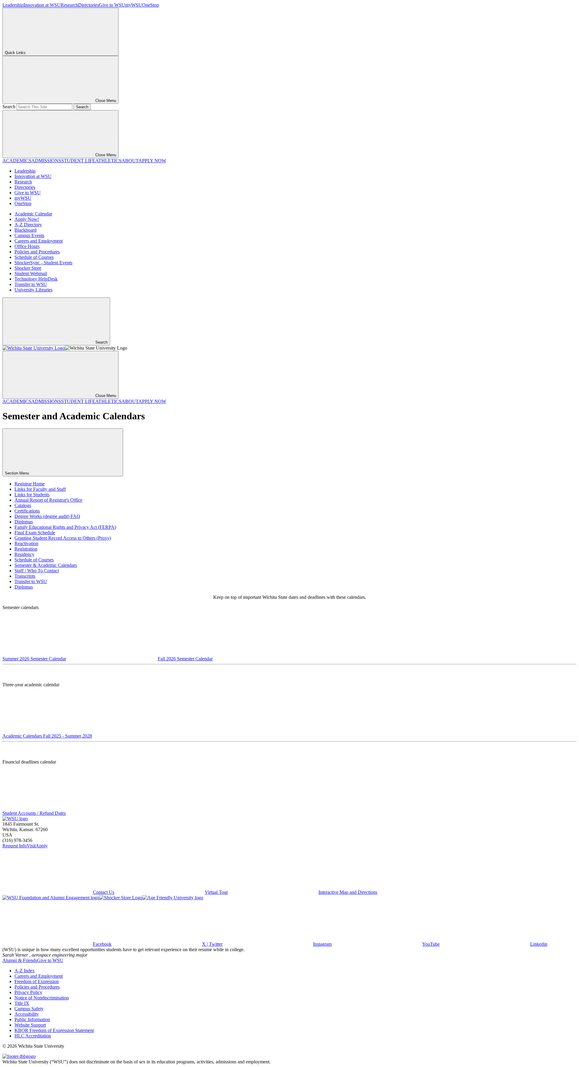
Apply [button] (42, 845)
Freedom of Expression (36, 981)
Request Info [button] (14, 845)
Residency (24, 554)
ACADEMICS (16, 160)
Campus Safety (28, 1008)
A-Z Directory (28, 224)
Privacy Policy (28, 992)
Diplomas (23, 521)
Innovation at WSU (42, 5)
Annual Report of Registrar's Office (48, 500)
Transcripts (24, 576)
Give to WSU (112, 5)
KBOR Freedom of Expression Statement (54, 1030)
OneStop (150, 5)
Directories (88, 5)
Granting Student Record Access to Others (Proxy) (62, 538)
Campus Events (29, 235)
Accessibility (26, 1014)
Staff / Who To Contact (36, 570)
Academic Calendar (33, 213)
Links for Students (31, 494)
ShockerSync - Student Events (43, 262)
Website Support (30, 1024)
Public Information (32, 1019)
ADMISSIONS (46, 160)
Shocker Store (27, 268)
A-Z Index (24, 970)
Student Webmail (30, 273)
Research (69, 5)
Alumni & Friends (19, 960)
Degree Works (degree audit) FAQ (47, 516)
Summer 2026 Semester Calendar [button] (34, 658)
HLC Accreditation (32, 1035)
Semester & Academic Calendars (45, 565)
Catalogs (22, 505)
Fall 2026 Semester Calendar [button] (185, 658)
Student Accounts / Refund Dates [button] (34, 813)
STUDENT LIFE (78, 160)
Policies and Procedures (37, 251)
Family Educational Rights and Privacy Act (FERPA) (65, 527)
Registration (25, 548)
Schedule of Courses (34, 257)
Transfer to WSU (30, 284)
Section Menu (17, 473)
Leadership (13, 5)
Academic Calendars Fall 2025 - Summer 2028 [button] (47, 735)
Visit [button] (31, 845)
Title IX (21, 1003)
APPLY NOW (152, 160)
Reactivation (26, 543)
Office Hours (27, 246)
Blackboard (25, 230)
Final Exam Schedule (34, 532)
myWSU (133, 5)
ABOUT (130, 160)
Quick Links (15, 52)
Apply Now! (26, 219)
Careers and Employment (38, 240)
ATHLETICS (108, 160)
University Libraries (33, 289)
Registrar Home (29, 483)
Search (8, 106)
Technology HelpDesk (36, 278)
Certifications (27, 510)
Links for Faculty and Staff (40, 489)
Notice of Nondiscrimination (41, 997)
